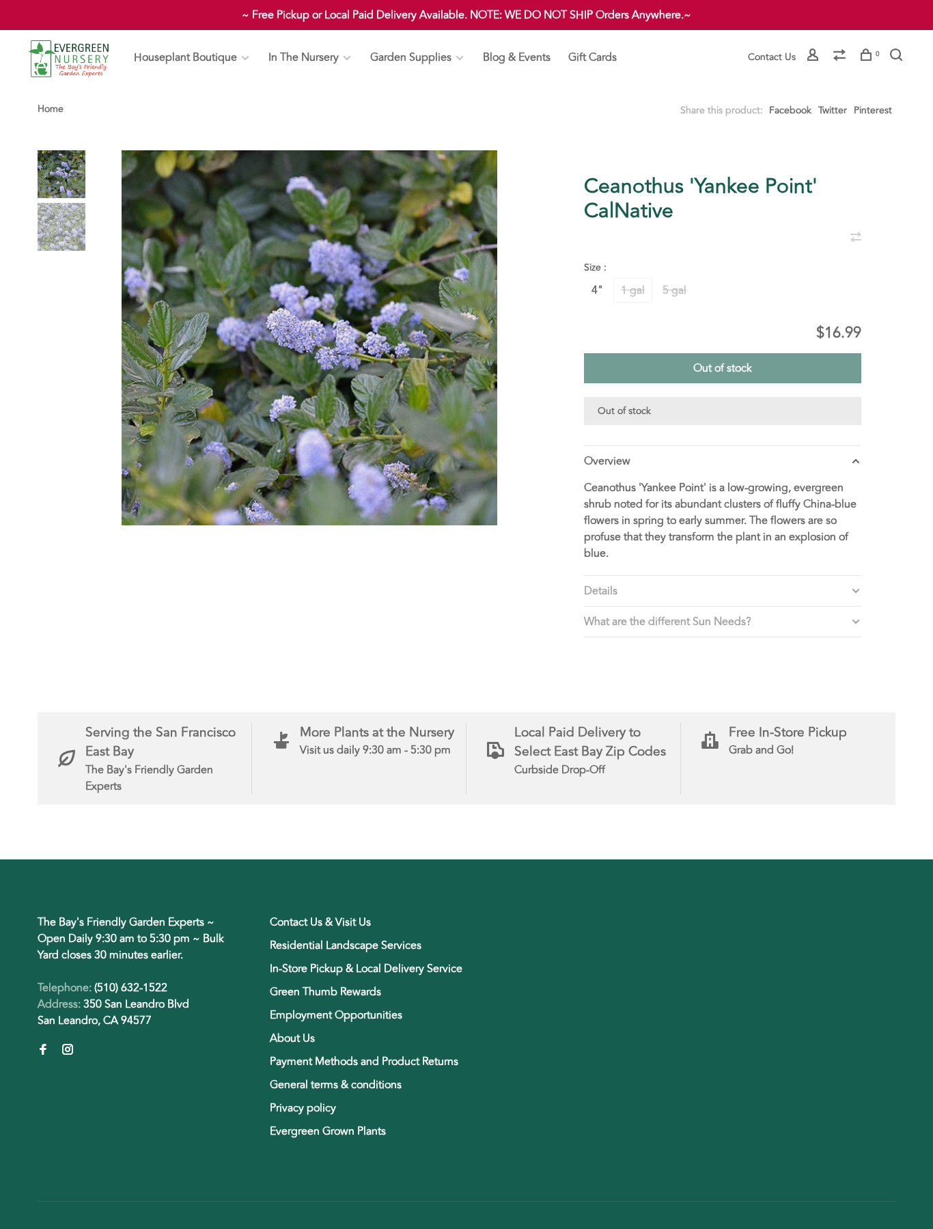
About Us (292, 1038)
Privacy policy (303, 1108)
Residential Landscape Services (345, 945)
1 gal (633, 290)
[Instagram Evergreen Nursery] (67, 1050)
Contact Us (772, 57)
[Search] (898, 57)
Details (600, 591)
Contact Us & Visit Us (320, 922)
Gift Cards (592, 57)
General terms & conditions (336, 1085)
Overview (607, 461)
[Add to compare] (855, 238)
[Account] (814, 57)
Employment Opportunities (336, 1015)
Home (51, 109)
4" (597, 290)
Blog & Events (517, 57)
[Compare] (841, 57)
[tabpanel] (309, 337)
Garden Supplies (410, 57)
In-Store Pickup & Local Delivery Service (366, 969)
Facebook (790, 110)
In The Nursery (303, 57)
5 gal (674, 290)
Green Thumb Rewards (325, 992)
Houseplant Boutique (185, 57)
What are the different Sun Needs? (667, 621)
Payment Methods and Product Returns (364, 1061)
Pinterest (873, 110)
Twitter (832, 110)
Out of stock (722, 368)
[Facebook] (43, 1050)
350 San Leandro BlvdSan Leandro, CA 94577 (113, 1012)
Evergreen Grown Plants (328, 1131)
